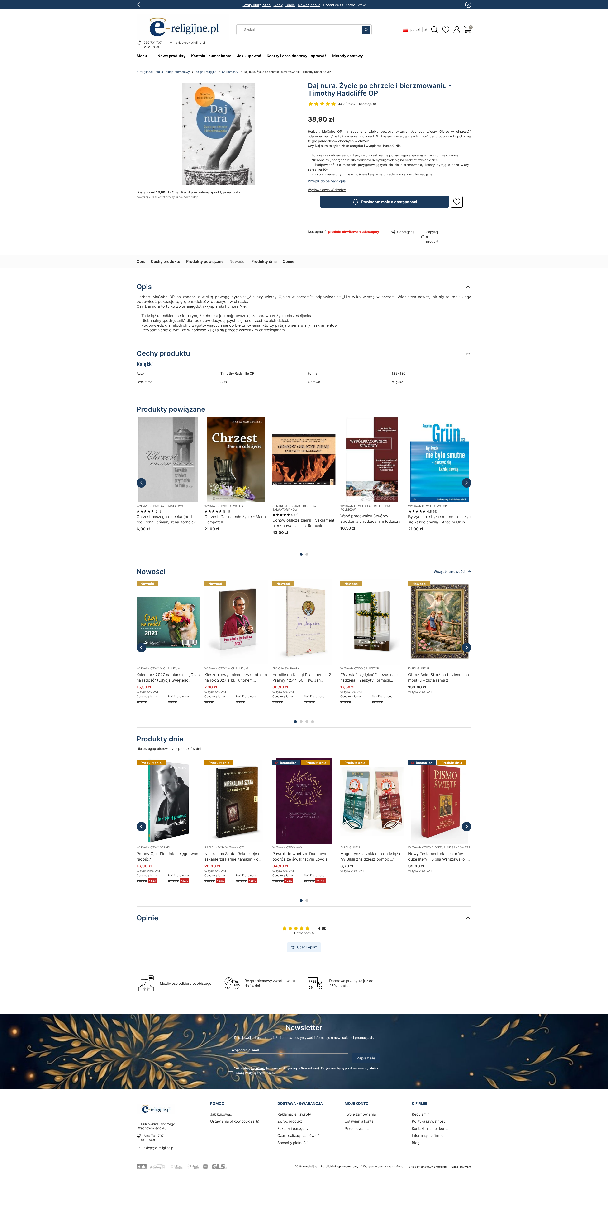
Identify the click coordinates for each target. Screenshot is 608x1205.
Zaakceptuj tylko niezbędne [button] (284, 622)
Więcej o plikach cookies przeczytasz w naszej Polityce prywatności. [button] (249, 607)
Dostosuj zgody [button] (337, 622)
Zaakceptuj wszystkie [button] (385, 622)
